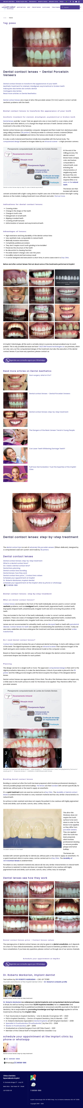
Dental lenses (8, 121)
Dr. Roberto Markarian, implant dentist (19, 580)
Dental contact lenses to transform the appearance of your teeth (30, 84)
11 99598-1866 (35, 1090)
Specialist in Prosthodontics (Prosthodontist (23, 1023)
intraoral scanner (51, 141)
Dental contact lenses (11, 100)
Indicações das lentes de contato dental (20, 88)
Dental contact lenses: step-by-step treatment (48, 412)
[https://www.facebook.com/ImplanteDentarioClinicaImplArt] (70, 1)
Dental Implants (40, 1021)
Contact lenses (9, 604)
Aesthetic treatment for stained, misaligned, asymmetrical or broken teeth (34, 86)
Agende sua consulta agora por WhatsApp (27, 360)
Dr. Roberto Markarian (12, 1002)
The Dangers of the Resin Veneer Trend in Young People (52, 430)
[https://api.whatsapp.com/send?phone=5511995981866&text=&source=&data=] (79, 1)
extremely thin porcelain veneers (42, 547)
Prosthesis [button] (36, 7)
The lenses (41, 786)
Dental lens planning (11, 568)
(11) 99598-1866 (20, 1063)
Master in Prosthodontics (16, 1026)
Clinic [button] (12, 7)
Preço (61, 1)
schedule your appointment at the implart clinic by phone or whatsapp (32, 583)
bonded (55, 786)
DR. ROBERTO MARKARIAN (25, 979)
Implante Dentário (9, 1)
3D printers (25, 132)
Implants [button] (5, 7)
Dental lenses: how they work (15, 573)
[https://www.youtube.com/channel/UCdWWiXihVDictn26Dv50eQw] (76, 1)
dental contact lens (13, 547)
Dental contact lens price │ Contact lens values (22, 575)
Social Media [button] (67, 7)
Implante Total (53, 1)
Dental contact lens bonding (15, 570)
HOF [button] (28, 7)
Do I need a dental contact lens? (16, 566)
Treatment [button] (56, 7)
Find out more (60, 196)
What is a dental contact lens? (15, 563)
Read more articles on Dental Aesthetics (19, 93)
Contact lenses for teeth (19, 627)
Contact (77, 7)
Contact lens (8, 644)
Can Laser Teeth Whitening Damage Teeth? (47, 448)
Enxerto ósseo (42, 1)
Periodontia (33, 1)
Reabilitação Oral (22, 1)
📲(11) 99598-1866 (10, 585)
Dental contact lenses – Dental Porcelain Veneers (36, 73)
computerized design (11, 141)
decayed (51, 624)
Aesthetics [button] (21, 7)
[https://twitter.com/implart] (73, 1)
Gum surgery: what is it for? (40, 375)
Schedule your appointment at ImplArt (19, 578)
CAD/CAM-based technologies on (51, 346)
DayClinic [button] (46, 7)
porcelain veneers (70, 830)
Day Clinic (65, 258)
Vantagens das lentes (12, 91)
